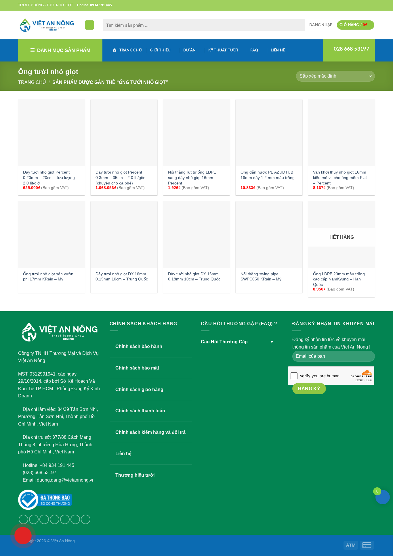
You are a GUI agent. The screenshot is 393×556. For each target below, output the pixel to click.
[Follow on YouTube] (372, 5)
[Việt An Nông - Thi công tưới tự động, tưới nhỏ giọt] (47, 25)
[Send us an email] (355, 5)
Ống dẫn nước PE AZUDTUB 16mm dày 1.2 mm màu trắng (268, 175)
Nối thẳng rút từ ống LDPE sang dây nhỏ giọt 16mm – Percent (192, 177)
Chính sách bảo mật (137, 367)
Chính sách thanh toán (140, 410)
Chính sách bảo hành (138, 346)
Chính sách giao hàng (139, 389)
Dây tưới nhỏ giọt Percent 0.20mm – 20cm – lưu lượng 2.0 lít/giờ (49, 177)
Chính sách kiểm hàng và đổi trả (150, 432)
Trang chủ (32, 82)
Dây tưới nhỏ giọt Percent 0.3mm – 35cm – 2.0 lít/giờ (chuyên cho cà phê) (120, 177)
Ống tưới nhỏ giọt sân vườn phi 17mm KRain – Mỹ (48, 277)
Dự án (189, 50)
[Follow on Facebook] (344, 5)
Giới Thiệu (160, 50)
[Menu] (89, 25)
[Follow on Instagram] (34, 519)
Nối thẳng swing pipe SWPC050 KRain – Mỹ (261, 277)
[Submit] (299, 25)
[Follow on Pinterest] (366, 5)
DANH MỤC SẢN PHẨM (63, 50)
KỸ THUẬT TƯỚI (223, 50)
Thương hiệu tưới (134, 475)
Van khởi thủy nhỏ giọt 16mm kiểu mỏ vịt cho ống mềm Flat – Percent (340, 177)
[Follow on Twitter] (350, 5)
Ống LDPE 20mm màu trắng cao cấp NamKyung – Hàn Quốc (339, 279)
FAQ (254, 50)
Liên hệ (278, 50)
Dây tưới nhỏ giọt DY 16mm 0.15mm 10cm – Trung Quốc (122, 277)
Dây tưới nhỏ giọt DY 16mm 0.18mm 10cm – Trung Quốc (194, 277)
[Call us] (361, 5)
